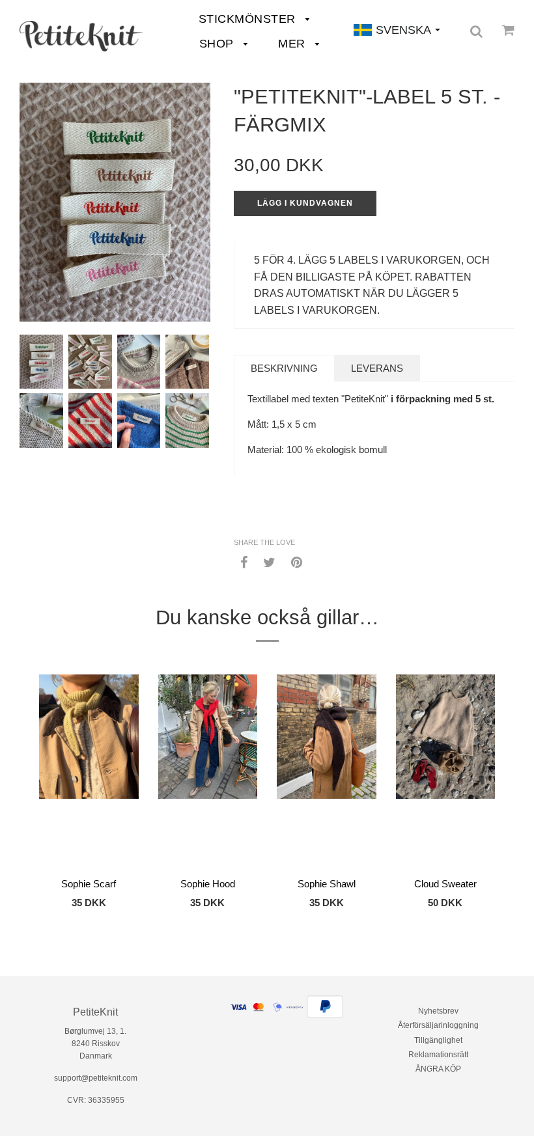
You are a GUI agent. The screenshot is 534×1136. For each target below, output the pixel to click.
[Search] (476, 31)
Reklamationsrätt (438, 1054)
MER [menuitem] (293, 43)
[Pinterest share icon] (296, 561)
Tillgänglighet (438, 1040)
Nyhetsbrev (438, 1011)
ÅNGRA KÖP (438, 1069)
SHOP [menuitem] (218, 43)
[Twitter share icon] (269, 561)
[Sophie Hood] (208, 772)
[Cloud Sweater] (446, 772)
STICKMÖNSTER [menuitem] (249, 18)
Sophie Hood (207, 883)
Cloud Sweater (445, 883)
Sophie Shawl (327, 883)
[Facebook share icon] (243, 561)
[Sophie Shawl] (326, 772)
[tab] (284, 368)
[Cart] (508, 30)
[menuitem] (81, 36)
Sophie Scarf (88, 883)
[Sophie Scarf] (89, 772)
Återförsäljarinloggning (438, 1025)
